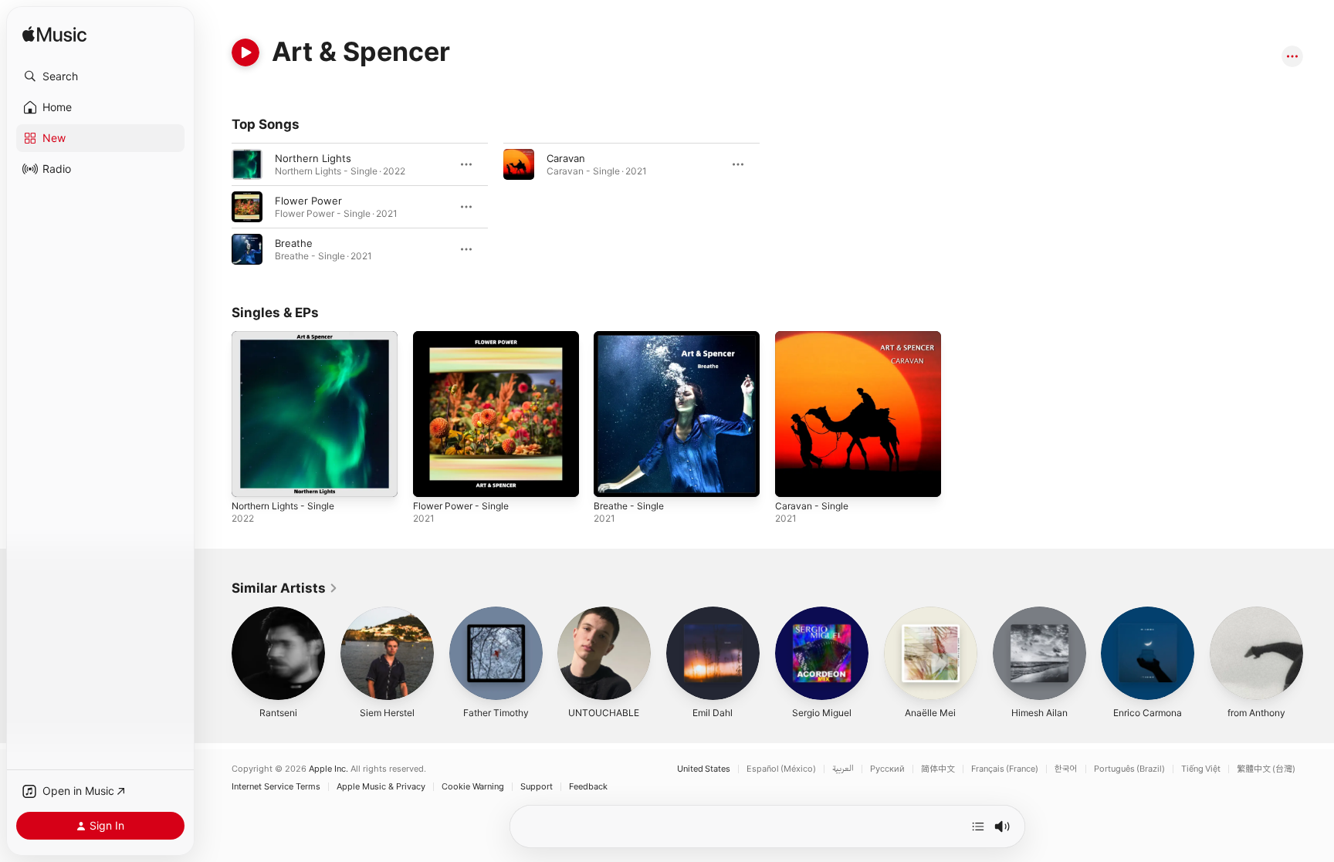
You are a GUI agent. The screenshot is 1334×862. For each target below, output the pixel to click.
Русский (887, 769)
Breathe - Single (633, 337)
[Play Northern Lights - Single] (250, 477)
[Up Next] (978, 826)
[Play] (245, 52)
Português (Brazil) (1129, 769)
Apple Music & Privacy (381, 787)
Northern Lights (313, 158)
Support (536, 787)
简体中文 (938, 769)
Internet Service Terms (276, 787)
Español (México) (781, 769)
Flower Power (308, 200)
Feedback (588, 787)
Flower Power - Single (466, 337)
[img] (54, 35)
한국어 (1066, 769)
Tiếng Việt (1201, 769)
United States (703, 769)
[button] (100, 76)
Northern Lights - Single (290, 337)
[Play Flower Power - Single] (432, 477)
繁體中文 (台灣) (1266, 769)
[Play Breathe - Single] (613, 477)
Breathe (294, 243)
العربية (843, 769)
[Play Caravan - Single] (794, 477)
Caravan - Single (814, 337)
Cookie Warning (473, 787)
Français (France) (1004, 769)
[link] (285, 588)
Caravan (566, 158)
